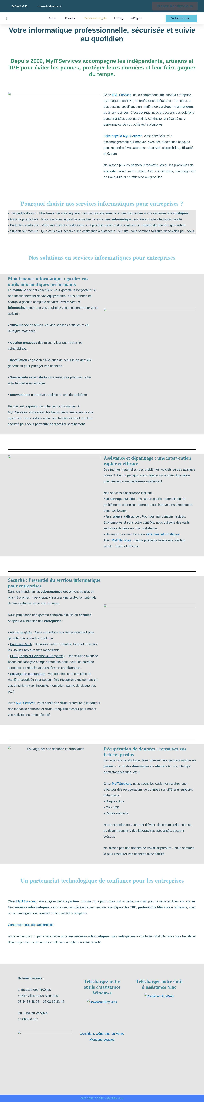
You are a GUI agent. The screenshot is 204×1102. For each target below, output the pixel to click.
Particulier (70, 18)
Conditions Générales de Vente (102, 1033)
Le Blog (118, 18)
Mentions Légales (102, 1039)
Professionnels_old (95, 18)
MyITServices (121, 95)
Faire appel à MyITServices (123, 136)
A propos (136, 18)
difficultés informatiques (163, 534)
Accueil (53, 18)
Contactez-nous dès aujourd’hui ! (31, 925)
